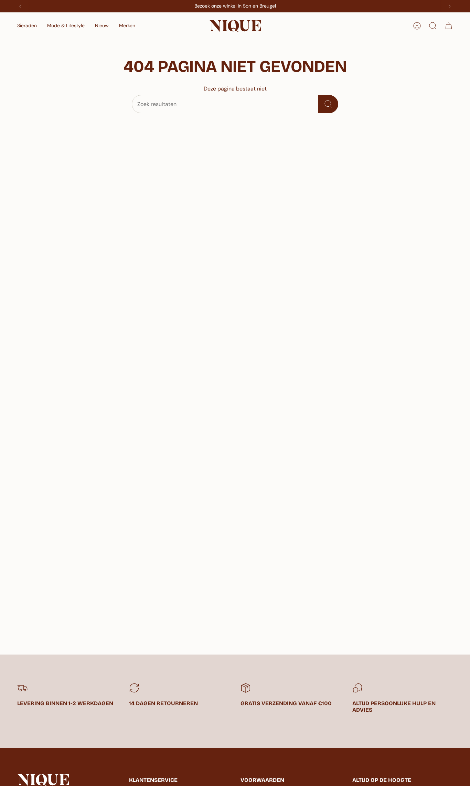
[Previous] (20, 6)
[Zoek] (328, 104)
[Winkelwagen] (449, 26)
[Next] (450, 6)
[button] (27, 26)
